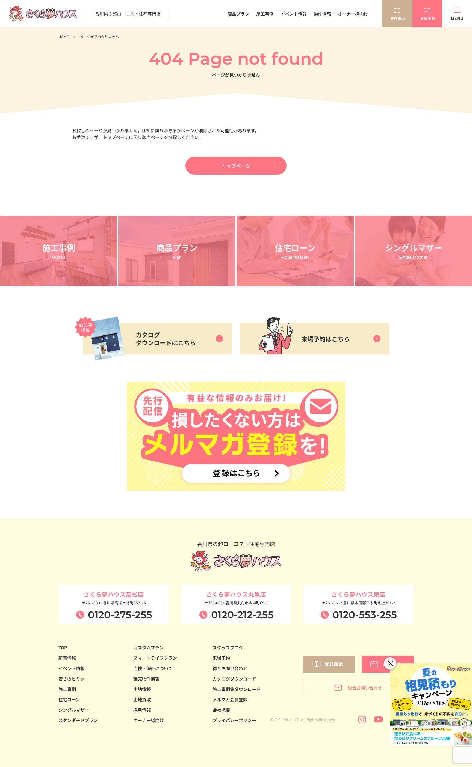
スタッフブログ (228, 647)
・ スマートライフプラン (236, 41)
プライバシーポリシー (234, 720)
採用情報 (142, 709)
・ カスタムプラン (230, 35)
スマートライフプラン (155, 658)
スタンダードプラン (78, 720)
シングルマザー (73, 709)
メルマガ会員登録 (230, 699)
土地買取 (142, 699)
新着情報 (67, 658)
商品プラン (238, 13)
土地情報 (142, 689)
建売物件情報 (146, 678)
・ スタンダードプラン (234, 30)
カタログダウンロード (234, 678)
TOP (62, 647)
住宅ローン (69, 699)
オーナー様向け (353, 13)
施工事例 (265, 13)
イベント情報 (294, 13)
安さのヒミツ (71, 678)
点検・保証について (153, 668)
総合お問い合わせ (230, 668)
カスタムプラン (148, 647)
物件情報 (322, 13)
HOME (63, 36)
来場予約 (221, 658)
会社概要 (221, 709)
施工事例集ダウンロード (237, 689)
